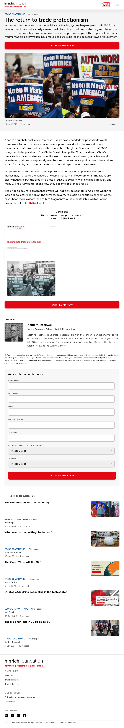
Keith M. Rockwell (13, 120)
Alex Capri (9, 612)
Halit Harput (10, 522)
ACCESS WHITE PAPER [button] (62, 45)
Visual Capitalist (12, 582)
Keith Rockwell (34, 203)
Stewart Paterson (13, 552)
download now (62, 304)
